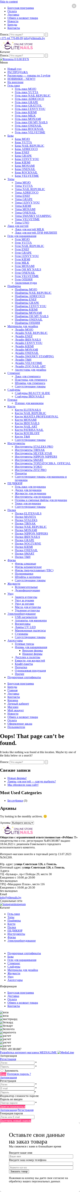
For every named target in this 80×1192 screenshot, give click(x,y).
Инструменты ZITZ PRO (31, 470)
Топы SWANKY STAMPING (33, 215)
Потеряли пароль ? (19, 1074)
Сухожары (21, 633)
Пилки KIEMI (24, 546)
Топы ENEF (22, 195)
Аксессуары (15, 640)
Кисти (11, 406)
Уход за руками (24, 600)
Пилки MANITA (25, 516)
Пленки (12, 399)
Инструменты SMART (29, 460)
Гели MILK (22, 262)
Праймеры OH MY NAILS (32, 316)
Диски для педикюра (28, 490)
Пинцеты (21, 473)
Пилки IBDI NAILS (27, 536)
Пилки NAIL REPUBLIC (31, 526)
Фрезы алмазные (25, 563)
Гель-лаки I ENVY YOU (30, 109)
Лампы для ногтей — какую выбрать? (31, 781)
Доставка (13, 14)
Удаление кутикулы (27, 610)
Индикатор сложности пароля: (19, 1095)
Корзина (12, 700)
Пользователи (16, 727)
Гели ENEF (22, 249)
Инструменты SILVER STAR (33, 453)
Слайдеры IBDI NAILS (29, 396)
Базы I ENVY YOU (27, 159)
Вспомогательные (26, 587)
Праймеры (14, 286)
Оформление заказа (19, 723)
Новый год (14, 68)
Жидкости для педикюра (30, 493)
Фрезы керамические (28, 567)
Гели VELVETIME (27, 276)
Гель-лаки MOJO (25, 88)
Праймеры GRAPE (27, 302)
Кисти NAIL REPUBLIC (30, 413)
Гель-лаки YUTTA (26, 92)
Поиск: (5, 34)
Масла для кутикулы (28, 607)
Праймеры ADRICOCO (30, 296)
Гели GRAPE (23, 252)
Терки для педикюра (28, 503)
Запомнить (11, 1070)
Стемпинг (13, 373)
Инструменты (16, 443)
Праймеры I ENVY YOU (30, 306)
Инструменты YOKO (28, 466)
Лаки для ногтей (17, 226)
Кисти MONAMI (25, 419)
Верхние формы (32, 650)
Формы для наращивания (31, 647)
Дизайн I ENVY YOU (28, 343)
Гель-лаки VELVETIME (30, 132)
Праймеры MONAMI (28, 312)
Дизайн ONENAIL (27, 353)
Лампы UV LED (25, 627)
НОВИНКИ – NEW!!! (21, 78)
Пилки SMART (24, 553)
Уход (10, 593)
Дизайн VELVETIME (28, 363)
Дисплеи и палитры (27, 657)
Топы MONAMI (25, 209)
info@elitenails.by (34, 38)
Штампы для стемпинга (30, 383)
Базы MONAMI (25, 165)
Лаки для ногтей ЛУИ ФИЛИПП (36, 232)
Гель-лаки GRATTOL (28, 105)
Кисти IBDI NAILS (27, 423)
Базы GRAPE (23, 155)
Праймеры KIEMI (26, 309)
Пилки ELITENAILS (28, 513)
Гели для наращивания (21, 236)
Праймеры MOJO (26, 289)
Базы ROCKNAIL (26, 172)
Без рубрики (15, 800)
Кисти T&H (22, 436)
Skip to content (9, 1)
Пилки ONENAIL (26, 550)
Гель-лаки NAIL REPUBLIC (33, 95)
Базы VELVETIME (27, 175)
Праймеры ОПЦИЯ (27, 322)
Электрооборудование (21, 613)
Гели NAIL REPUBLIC (29, 246)
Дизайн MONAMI (26, 349)
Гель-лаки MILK (25, 115)
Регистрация (8, 1059)
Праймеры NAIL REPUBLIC (33, 292)
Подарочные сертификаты (24, 677)
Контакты (13, 28)
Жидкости (13, 583)
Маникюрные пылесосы (30, 630)
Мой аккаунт (15, 710)
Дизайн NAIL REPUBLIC (31, 332)
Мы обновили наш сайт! (23, 784)
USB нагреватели (26, 617)
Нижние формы (32, 653)
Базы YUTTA (23, 142)
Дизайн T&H (23, 359)
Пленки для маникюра (29, 403)
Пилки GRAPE (24, 540)
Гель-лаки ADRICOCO (29, 98)
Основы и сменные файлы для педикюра (41, 500)
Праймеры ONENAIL (29, 319)
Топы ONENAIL (25, 212)
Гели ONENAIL (25, 272)
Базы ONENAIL (25, 169)
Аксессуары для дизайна (30, 369)
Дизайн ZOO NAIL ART (30, 366)
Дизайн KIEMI (24, 346)
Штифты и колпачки (28, 577)
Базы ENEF (22, 152)
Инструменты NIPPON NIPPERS (36, 456)
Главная (12, 690)
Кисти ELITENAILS (28, 409)
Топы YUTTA (24, 185)
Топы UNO (22, 222)
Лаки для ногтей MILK (29, 229)
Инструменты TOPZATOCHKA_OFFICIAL (43, 463)
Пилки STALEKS (26, 520)
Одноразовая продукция (30, 670)
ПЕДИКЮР (15, 483)
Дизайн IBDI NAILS (28, 339)
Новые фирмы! (17, 778)
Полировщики (24, 573)
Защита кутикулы (26, 597)
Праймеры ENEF (26, 299)
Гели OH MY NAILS (28, 269)
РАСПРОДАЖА (17, 72)
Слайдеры (13, 389)
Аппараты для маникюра (31, 620)
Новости (12, 21)
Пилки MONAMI (26, 530)
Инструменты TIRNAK (30, 450)
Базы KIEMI (22, 162)
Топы (10, 179)
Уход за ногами (24, 603)
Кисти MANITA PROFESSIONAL (36, 416)
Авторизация (8, 1077)
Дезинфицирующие (27, 590)
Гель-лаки (13, 85)
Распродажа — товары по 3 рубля (28, 75)
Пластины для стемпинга (31, 379)
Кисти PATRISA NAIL (29, 429)
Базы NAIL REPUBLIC (29, 145)
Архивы (5, 822)
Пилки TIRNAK (25, 523)
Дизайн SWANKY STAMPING (34, 356)
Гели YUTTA (23, 242)
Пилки (11, 510)
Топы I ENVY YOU (27, 202)
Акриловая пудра (26, 282)
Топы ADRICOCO (27, 192)
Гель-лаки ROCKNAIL (29, 129)
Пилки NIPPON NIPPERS (31, 533)
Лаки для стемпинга (28, 376)
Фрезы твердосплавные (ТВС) (34, 570)
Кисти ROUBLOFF (27, 433)
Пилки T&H (23, 556)
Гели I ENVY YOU (27, 256)
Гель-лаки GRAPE (26, 102)
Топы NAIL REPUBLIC (30, 189)
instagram (20, 904)
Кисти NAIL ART (26, 426)
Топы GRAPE (24, 199)
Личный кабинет (18, 703)
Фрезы (11, 560)
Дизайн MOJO (24, 329)
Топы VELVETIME (27, 219)
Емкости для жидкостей (30, 660)
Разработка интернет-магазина (28, 1052)
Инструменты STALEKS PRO (34, 446)
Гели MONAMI (24, 266)
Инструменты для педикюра (33, 496)
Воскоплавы (23, 623)
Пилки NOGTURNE (28, 543)
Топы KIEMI (23, 205)
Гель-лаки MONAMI (28, 119)
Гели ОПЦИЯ (24, 279)
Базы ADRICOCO (26, 149)
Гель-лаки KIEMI (26, 112)
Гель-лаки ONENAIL (28, 125)
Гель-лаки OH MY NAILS (31, 122)
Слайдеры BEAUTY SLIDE (32, 393)
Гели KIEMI (22, 259)
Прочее (19, 673)
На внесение (15, 82)
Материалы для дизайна (22, 326)
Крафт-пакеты (24, 663)
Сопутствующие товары (30, 386)
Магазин (12, 707)
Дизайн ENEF (24, 336)
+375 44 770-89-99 (11, 38)
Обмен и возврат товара (22, 18)
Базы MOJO (22, 139)
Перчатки (21, 667)
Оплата (12, 11)
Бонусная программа (20, 7)
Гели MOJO (22, 239)
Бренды (12, 24)
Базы (10, 135)
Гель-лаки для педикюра (30, 486)
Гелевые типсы (24, 643)
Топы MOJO (23, 182)
